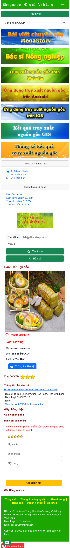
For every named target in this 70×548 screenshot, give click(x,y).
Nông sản (17, 502)
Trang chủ (10, 499)
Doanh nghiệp (35, 502)
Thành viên (35, 13)
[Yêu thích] (7, 334)
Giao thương (57, 499)
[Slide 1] (35, 327)
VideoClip (52, 502)
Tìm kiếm (36, 251)
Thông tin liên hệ (23, 366)
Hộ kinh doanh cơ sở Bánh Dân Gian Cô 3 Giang (31, 389)
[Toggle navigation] (62, 4)
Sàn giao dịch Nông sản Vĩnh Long (28, 4)
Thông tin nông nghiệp (33, 499)
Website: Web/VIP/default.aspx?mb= (24, 404)
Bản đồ (36, 258)
